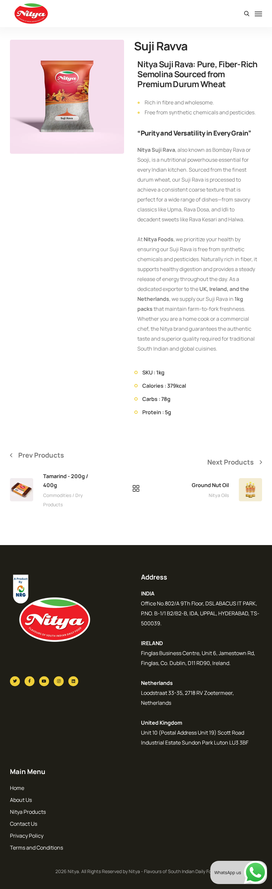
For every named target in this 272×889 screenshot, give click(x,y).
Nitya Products (28, 811)
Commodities (57, 495)
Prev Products (41, 455)
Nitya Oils (219, 495)
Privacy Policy (26, 835)
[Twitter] (15, 681)
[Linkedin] (73, 681)
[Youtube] (44, 681)
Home (17, 788)
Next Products (230, 462)
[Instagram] (59, 681)
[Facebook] (29, 681)
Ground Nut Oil (210, 485)
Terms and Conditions (36, 847)
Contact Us (23, 823)
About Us (21, 800)
